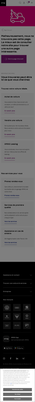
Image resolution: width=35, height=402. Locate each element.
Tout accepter (17, 398)
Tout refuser (17, 394)
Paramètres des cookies (17, 389)
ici (10, 383)
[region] (17, 385)
